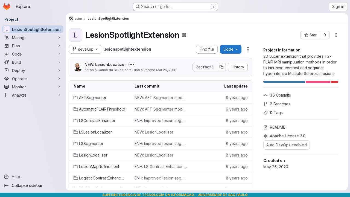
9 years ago (237, 97)
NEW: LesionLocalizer (105, 64)
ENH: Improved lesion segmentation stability (161, 120)
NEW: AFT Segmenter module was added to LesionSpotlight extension (161, 97)
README (277, 127)
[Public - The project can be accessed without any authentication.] (184, 35)
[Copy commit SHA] (221, 67)
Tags (276, 112)
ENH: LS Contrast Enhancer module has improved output (161, 166)
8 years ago (237, 120)
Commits (280, 95)
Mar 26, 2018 (166, 70)
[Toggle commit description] (131, 64)
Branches (280, 104)
